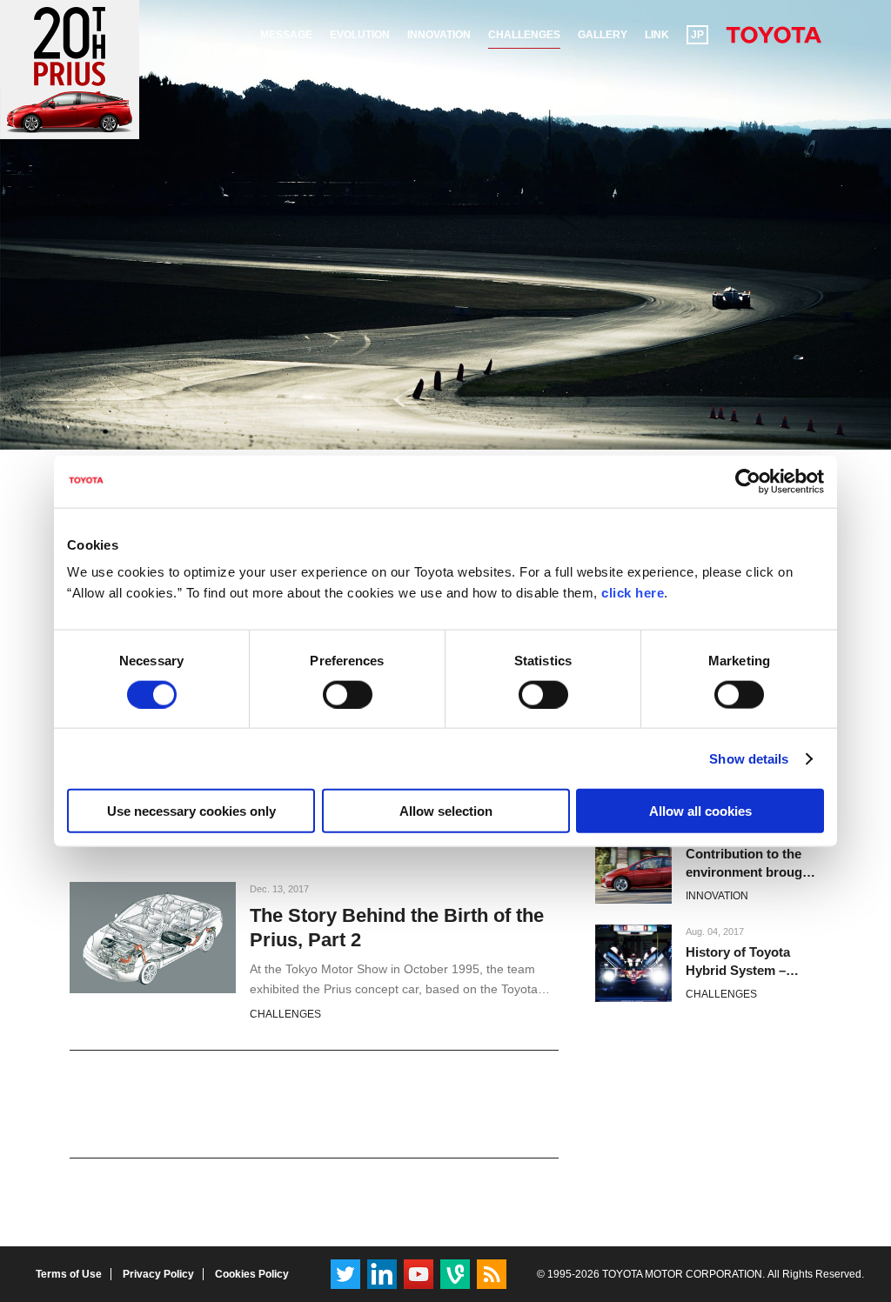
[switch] (347, 694)
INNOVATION (717, 896)
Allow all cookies (700, 811)
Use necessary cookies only (191, 811)
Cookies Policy (252, 1274)
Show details (748, 758)
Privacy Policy (158, 1274)
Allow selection (445, 811)
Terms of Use (69, 1274)
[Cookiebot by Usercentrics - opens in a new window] (748, 481)
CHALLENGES (285, 1014)
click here (632, 592)
